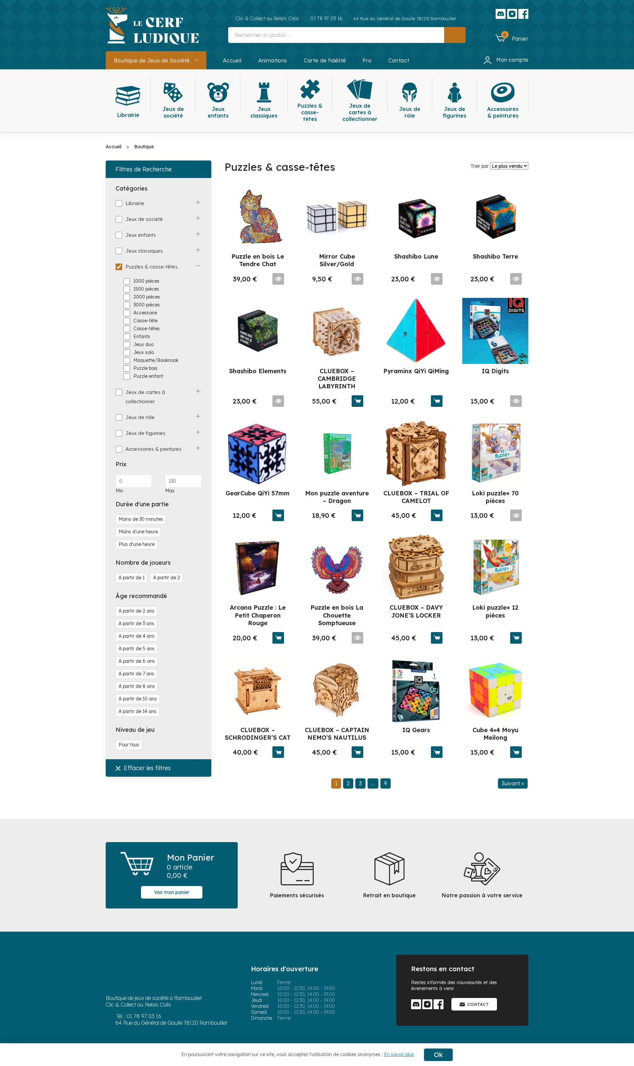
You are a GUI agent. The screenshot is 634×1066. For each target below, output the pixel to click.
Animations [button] (272, 60)
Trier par (480, 166)
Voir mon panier (171, 892)
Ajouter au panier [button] (357, 401)
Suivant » (513, 783)
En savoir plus (399, 1054)
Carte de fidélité (325, 60)
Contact (398, 60)
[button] (511, 37)
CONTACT (478, 1004)
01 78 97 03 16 (144, 1016)
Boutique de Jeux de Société (152, 60)
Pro (367, 60)
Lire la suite (278, 279)
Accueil (232, 60)
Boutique (144, 147)
